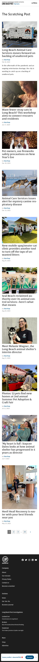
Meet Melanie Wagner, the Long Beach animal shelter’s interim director (19, 349)
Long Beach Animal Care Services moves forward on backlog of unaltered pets (18, 53)
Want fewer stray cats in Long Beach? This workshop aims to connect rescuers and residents (19, 114)
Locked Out (10, 618)
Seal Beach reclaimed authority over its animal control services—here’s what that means (18, 300)
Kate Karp (7, 60)
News (4, 598)
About (4, 572)
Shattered (12, 629)
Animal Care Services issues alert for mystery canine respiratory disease (19, 201)
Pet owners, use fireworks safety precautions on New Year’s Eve (18, 154)
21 (25, 532)
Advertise (5, 645)
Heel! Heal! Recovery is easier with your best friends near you (19, 514)
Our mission (6, 576)
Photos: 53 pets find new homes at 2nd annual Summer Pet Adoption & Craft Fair (17, 398)
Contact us (5, 583)
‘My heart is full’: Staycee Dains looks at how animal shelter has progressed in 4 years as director (18, 448)
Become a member (8, 586)
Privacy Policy (6, 579)
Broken (13, 623)
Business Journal (7, 605)
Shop (4, 642)
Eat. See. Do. (6, 601)
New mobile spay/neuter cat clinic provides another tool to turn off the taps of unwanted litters (19, 250)
